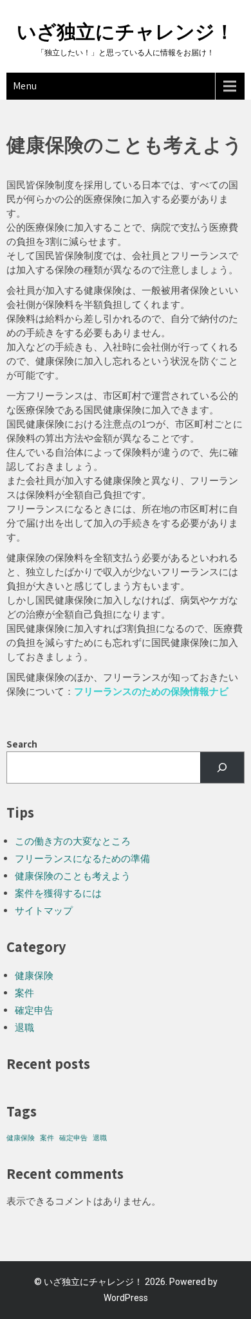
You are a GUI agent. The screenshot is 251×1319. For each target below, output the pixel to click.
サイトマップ (44, 910)
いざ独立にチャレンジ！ (125, 32)
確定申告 (34, 1010)
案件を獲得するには (58, 893)
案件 (24, 993)
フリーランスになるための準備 (82, 858)
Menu (25, 86)
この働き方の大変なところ (73, 841)
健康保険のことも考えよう (73, 876)
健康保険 (34, 975)
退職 (24, 1027)
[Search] (222, 767)
